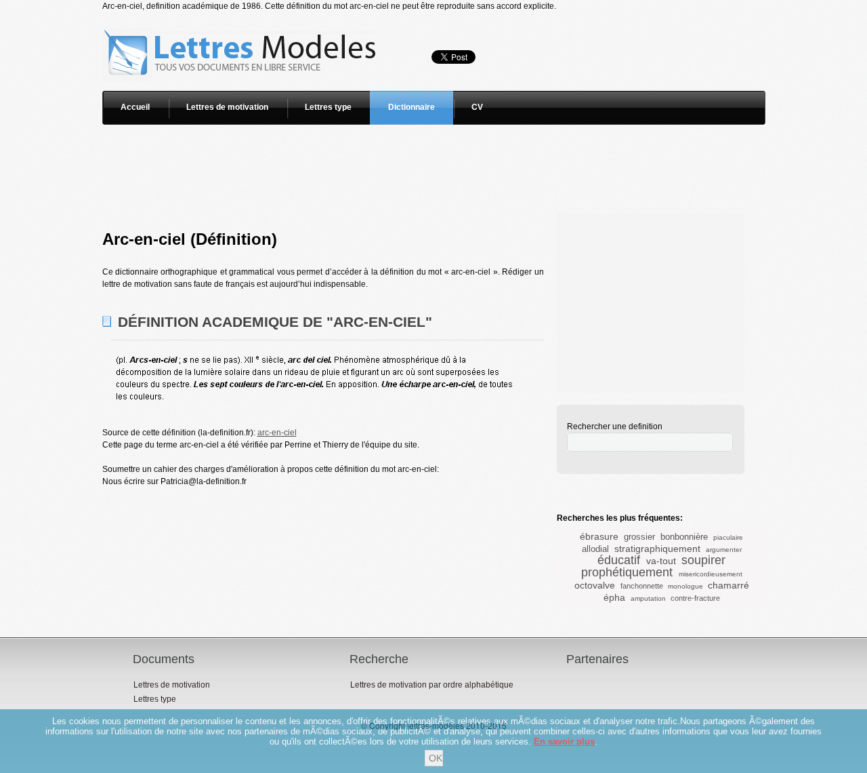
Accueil (135, 107)
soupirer (703, 560)
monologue (685, 586)
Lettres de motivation (227, 107)
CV (477, 107)
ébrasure (599, 536)
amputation (648, 598)
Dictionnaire (411, 107)
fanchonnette (641, 586)
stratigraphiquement (657, 548)
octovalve (594, 585)
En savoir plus (564, 741)
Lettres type (328, 107)
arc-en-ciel (277, 432)
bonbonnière (684, 537)
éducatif (618, 560)
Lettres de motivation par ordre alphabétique (431, 685)
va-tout (661, 560)
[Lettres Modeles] (242, 18)
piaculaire (728, 537)
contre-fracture (695, 598)
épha (614, 597)
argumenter (724, 549)
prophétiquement (627, 572)
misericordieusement (710, 574)
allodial (595, 549)
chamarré (728, 585)
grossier (639, 537)
